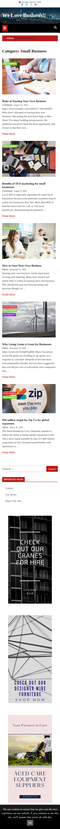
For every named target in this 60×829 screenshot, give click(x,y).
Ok (30, 822)
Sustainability (9, 314)
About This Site (13, 501)
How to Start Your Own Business (22, 265)
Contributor (7, 105)
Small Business (9, 63)
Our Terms (10, 494)
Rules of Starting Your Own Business (24, 101)
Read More (8, 133)
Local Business (9, 307)
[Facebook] (22, 4)
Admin (5, 269)
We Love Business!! (24, 15)
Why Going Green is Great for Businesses (26, 344)
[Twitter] (26, 4)
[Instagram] (31, 4)
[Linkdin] (36, 4)
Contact (9, 488)
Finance (6, 389)
